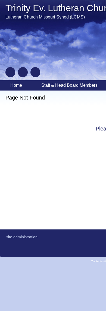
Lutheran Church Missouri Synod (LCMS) (45, 17)
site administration (22, 237)
